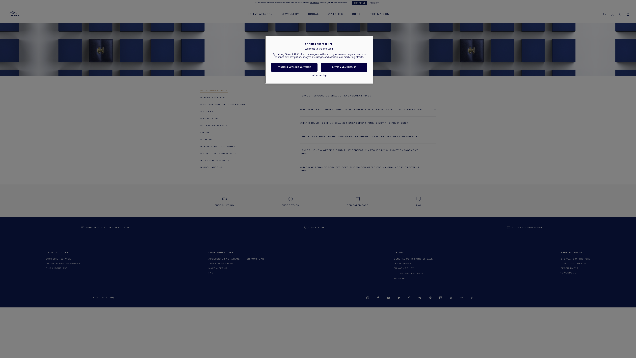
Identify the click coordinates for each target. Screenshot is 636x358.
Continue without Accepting (294, 67)
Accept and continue (344, 67)
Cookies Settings (319, 75)
